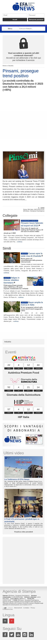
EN (5, 621)
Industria (10, 65)
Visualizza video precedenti (23, 532)
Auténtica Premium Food (23, 372)
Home (4, 65)
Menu (10, 29)
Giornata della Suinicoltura (23, 394)
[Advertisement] (23, 125)
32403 (30, 605)
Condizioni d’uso (8, 609)
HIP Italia (23, 417)
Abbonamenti (18, 608)
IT (11, 621)
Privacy (33, 608)
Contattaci (26, 608)
